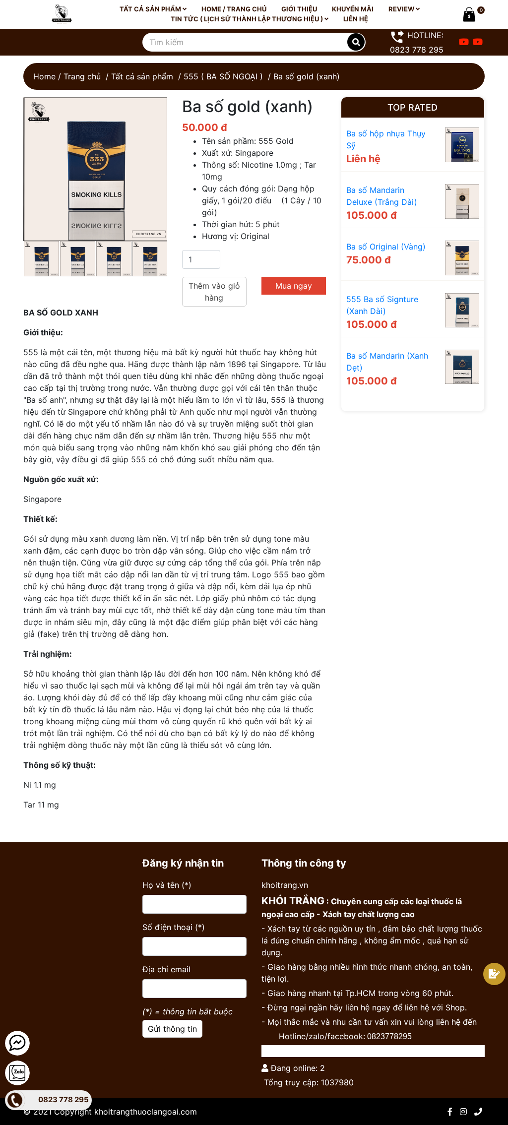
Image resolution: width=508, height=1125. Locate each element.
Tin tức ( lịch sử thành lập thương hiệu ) (247, 19)
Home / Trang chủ (233, 9)
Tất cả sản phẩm (151, 9)
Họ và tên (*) (166, 885)
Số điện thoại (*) (173, 927)
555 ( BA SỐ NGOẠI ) (223, 76)
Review (402, 9)
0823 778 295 (63, 1099)
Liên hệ (355, 19)
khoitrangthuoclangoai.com (145, 1112)
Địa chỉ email (166, 969)
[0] (467, 14)
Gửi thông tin (172, 1029)
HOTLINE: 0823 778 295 (417, 42)
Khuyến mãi (353, 9)
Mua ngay (293, 286)
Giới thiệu (299, 9)
